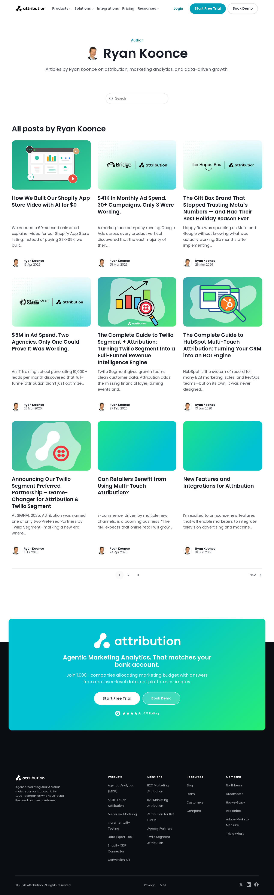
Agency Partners (159, 828)
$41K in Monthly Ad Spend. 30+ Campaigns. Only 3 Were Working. (136, 205)
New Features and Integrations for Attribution (218, 482)
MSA (163, 885)
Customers (195, 802)
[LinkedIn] (249, 885)
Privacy (149, 885)
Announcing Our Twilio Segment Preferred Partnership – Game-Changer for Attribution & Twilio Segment (45, 493)
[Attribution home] (30, 8)
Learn (191, 794)
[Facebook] (256, 885)
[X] (241, 885)
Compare (194, 811)
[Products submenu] (70, 9)
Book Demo (243, 8)
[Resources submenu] (158, 9)
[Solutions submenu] (93, 9)
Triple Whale (235, 834)
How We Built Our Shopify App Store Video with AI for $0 (51, 201)
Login (178, 8)
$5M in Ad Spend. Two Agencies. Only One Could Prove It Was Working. (45, 342)
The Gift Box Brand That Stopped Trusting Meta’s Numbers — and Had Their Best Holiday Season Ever (217, 208)
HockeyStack (235, 802)
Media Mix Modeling (122, 814)
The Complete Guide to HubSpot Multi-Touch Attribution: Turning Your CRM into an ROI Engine (222, 345)
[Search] (110, 98)
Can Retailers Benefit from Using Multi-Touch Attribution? (132, 486)
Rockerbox (233, 811)
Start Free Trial (208, 8)
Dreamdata (234, 794)
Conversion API (119, 860)
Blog (190, 785)
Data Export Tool (120, 837)
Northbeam (234, 785)
